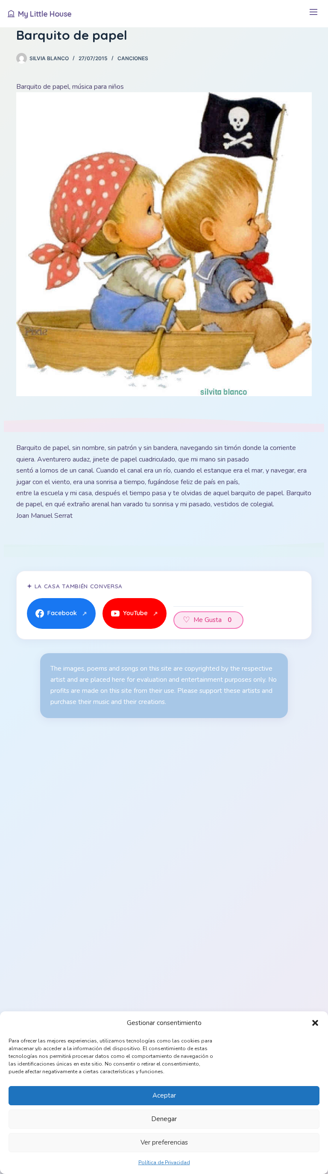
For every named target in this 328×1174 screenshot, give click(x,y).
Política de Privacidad (164, 1162)
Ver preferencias (164, 1142)
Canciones (132, 58)
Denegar (164, 1119)
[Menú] (313, 13)
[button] (315, 1023)
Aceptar (164, 1095)
